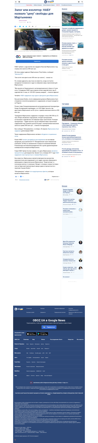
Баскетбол (33, 348)
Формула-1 (47, 348)
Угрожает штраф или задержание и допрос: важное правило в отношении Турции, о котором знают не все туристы (72, 30)
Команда (42, 308)
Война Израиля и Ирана (49, 5)
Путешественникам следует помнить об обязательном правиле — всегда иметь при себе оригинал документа (72, 35)
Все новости (80, 339)
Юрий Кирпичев (66, 254)
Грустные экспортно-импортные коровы (68, 251)
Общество (70, 339)
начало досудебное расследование (34, 139)
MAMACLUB (38, 371)
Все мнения (66, 277)
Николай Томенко (66, 272)
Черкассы (47, 344)
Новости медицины (30, 371)
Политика (26, 339)
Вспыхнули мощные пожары (68, 129)
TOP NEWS (65, 104)
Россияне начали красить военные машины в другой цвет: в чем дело (69, 62)
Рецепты (28, 362)
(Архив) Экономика (23, 20)
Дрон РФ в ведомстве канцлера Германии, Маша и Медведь (69, 243)
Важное (64, 9)
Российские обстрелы (66, 5)
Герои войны (29, 5)
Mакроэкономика (40, 366)
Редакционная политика (24, 179)
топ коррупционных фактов (39, 171)
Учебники (31, 353)
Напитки (33, 362)
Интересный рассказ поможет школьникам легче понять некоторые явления (69, 52)
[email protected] (31, 432)
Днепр (42, 344)
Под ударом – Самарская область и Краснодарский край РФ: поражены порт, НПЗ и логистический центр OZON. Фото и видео (72, 125)
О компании (29, 308)
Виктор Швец (65, 194)
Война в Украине (38, 5)
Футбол (28, 348)
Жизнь (43, 339)
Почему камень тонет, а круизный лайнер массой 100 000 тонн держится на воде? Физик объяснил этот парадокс (69, 45)
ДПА (43, 353)
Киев (27, 344)
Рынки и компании (30, 366)
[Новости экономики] (46, 180)
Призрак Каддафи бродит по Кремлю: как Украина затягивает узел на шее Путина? (68, 191)
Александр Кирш (66, 246)
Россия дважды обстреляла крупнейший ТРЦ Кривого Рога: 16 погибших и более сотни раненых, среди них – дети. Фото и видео (72, 150)
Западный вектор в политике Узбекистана (69, 260)
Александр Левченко (67, 263)
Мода (42, 375)
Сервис (46, 357)
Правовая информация (60, 308)
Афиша (27, 375)
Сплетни (33, 375)
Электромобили (36, 357)
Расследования (54, 339)
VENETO (58, 5)
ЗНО (47, 353)
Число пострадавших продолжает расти (71, 154)
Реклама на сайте (30, 312)
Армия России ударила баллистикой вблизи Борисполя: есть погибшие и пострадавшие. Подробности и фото (71, 137)
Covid (44, 371)
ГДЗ (27, 353)
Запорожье (37, 344)
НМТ (50, 353)
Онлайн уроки (38, 353)
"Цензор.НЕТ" (19, 74)
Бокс (42, 348)
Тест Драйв (28, 357)
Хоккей (38, 348)
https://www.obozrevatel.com (62, 402)
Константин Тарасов (67, 204)
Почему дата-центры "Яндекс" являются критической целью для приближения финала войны (69, 201)
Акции (42, 357)
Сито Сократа (66, 214)
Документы (43, 312)
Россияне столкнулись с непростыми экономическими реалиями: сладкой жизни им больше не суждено (70, 210)
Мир (33, 339)
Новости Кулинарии (41, 362)
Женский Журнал (48, 375)
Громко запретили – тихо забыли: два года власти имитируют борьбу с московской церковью (70, 269)
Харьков (31, 344)
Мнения (64, 186)
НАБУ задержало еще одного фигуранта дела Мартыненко (39, 95)
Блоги (60, 339)
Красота (37, 375)
